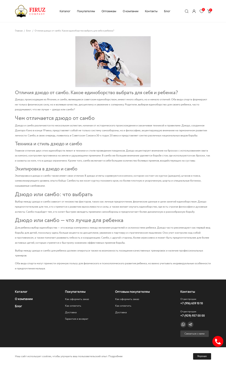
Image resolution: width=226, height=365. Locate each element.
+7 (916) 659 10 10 (191, 303)
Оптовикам (109, 11)
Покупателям (86, 11)
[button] (194, 11)
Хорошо (202, 356)
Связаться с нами (194, 334)
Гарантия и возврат (76, 319)
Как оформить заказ (77, 299)
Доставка (71, 312)
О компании (130, 11)
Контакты (151, 11)
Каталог (65, 11)
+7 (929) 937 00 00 (192, 316)
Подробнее (115, 356)
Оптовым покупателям (132, 292)
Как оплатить (73, 306)
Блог (167, 11)
